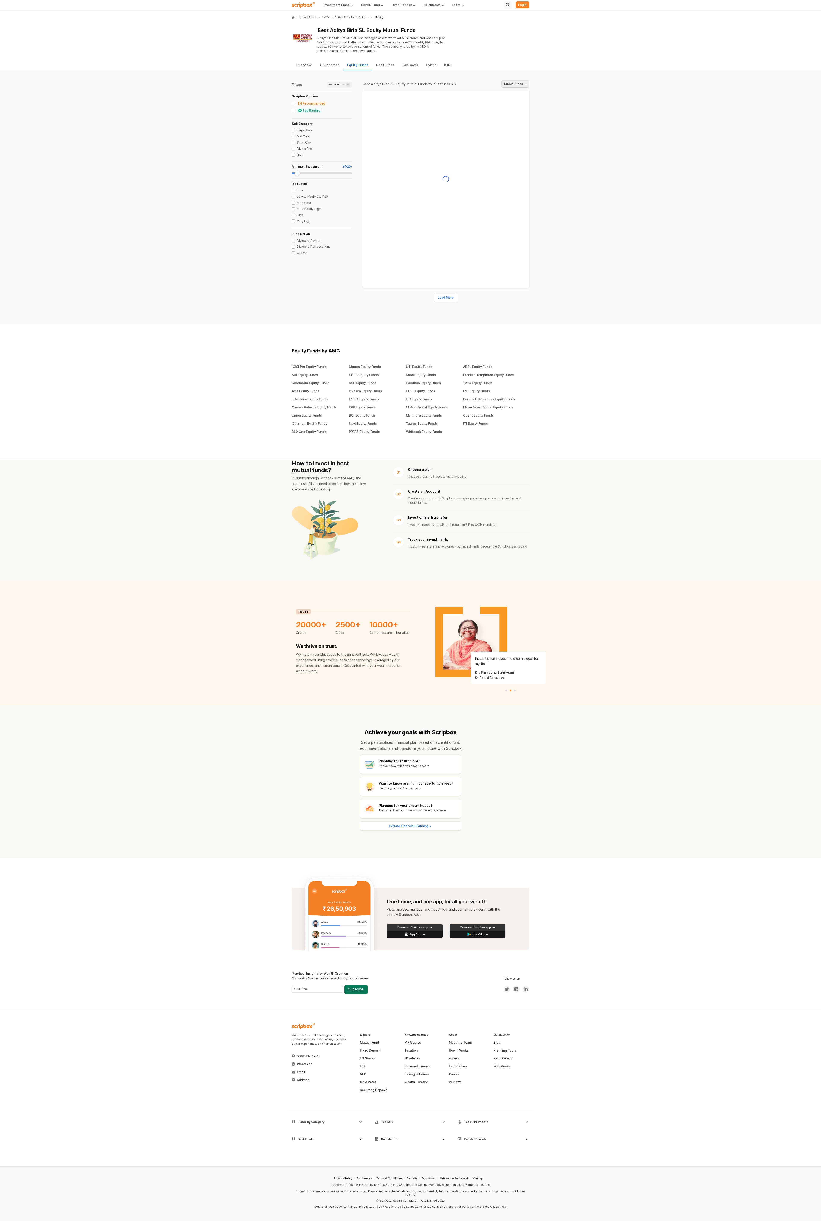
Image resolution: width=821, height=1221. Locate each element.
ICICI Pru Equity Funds (309, 367)
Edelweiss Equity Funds (310, 399)
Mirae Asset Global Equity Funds (488, 407)
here (504, 1206)
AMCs (326, 17)
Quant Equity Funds (478, 415)
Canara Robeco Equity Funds (314, 407)
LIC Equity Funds (419, 399)
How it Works (458, 1050)
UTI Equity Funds (419, 367)
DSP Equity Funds (362, 383)
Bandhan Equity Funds (423, 383)
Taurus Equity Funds (422, 423)
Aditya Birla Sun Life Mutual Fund (352, 17)
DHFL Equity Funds (420, 391)
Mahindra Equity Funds (424, 415)
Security (412, 1178)
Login (522, 5)
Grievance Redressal (454, 1178)
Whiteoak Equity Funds (424, 432)
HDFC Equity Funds (364, 375)
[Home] (293, 17)
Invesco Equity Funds (365, 391)
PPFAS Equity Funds (364, 432)
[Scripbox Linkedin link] (524, 989)
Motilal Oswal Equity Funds (427, 407)
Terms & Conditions (389, 1178)
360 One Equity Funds (309, 432)
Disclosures (364, 1178)
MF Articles (413, 1042)
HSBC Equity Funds (364, 399)
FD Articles (412, 1058)
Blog (497, 1042)
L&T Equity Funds (476, 391)
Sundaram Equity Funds (310, 383)
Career (454, 1074)
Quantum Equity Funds (309, 423)
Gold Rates (368, 1082)
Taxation (411, 1050)
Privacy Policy (343, 1178)
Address (303, 1080)
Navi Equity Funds (363, 423)
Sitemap (477, 1178)
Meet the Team (460, 1042)
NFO (363, 1074)
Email (301, 1072)
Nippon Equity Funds (365, 367)
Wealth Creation (417, 1082)
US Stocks (367, 1058)
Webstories (502, 1066)
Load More (446, 297)
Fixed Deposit (370, 1050)
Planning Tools (505, 1050)
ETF (363, 1066)
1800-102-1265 (308, 1056)
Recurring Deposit (373, 1090)
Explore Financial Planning (409, 826)
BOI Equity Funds (362, 415)
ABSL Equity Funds (477, 367)
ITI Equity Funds (475, 423)
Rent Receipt (503, 1058)
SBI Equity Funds (305, 375)
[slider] (297, 173)
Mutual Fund (369, 1042)
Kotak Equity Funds (421, 375)
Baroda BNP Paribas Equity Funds (489, 399)
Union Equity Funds (307, 415)
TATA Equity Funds (477, 383)
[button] (339, 5)
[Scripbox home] (303, 5)
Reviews (455, 1082)
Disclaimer (429, 1178)
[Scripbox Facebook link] (515, 989)
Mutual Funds (308, 17)
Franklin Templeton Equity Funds (488, 375)
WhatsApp (304, 1064)
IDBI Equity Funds (362, 407)
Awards (454, 1058)
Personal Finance (418, 1066)
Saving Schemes (417, 1074)
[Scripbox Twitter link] (507, 989)
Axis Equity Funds (305, 391)
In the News (458, 1066)
